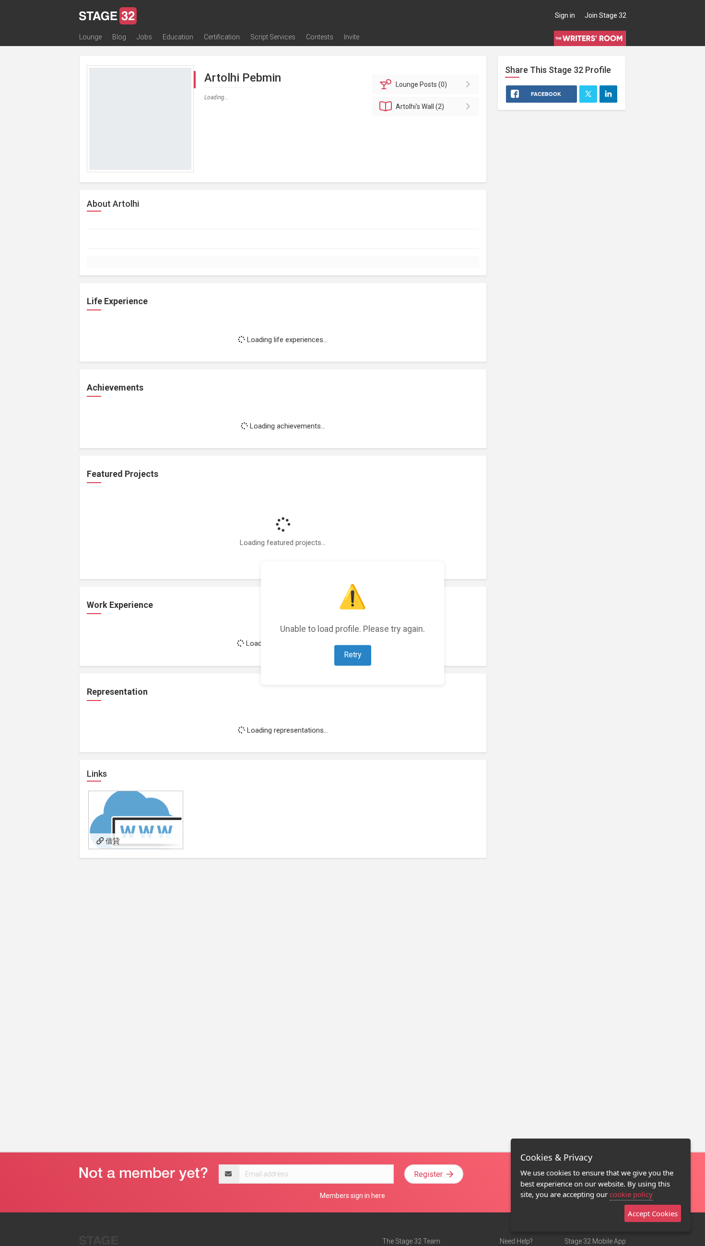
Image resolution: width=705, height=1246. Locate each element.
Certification (222, 37)
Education (178, 37)
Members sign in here (352, 1195)
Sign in (565, 15)
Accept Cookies (653, 1213)
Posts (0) (421, 84)
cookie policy (631, 1194)
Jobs (144, 37)
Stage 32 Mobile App (595, 1241)
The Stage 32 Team (411, 1241)
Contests (319, 37)
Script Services (272, 37)
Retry (353, 654)
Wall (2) (420, 106)
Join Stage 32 (605, 15)
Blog (119, 37)
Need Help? (516, 1241)
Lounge (90, 37)
